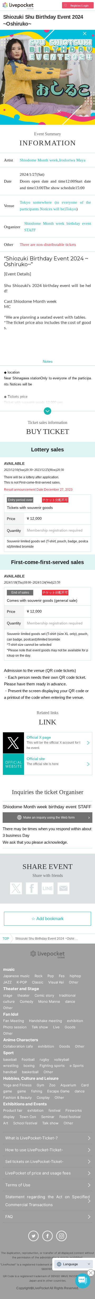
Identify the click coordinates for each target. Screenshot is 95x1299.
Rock (38, 976)
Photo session (15, 1027)
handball (10, 1072)
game (21, 1091)
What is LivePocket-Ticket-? (31, 1137)
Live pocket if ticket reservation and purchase (18, 5)
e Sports (77, 1065)
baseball (10, 1059)
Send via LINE (48, 888)
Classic (37, 982)
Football (28, 1059)
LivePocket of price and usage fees (38, 1173)
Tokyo (71, 209)
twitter (16, 888)
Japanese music (16, 976)
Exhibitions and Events (25, 1103)
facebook (32, 888)
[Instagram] (61, 1236)
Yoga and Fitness (17, 1085)
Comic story (44, 995)
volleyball (61, 1059)
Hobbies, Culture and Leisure (31, 1078)
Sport (8, 1052)
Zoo (52, 1085)
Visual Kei (56, 982)
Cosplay (43, 1097)
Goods (70, 1027)
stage (7, 995)
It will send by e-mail (63, 888)
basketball (30, 1072)
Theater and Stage (21, 988)
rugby (44, 1059)
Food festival (69, 1117)
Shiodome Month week (39, 160)
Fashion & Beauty (17, 1097)
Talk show (40, 1027)
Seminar (47, 1117)
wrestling (10, 1065)
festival (54, 1110)
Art (5, 1123)
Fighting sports (52, 1065)
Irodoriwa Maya (72, 160)
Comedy (26, 1001)
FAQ (9, 1216)
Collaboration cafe (18, 1046)
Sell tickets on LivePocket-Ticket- (34, 1161)
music (9, 969)
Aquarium (68, 1085)
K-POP (22, 982)
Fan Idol (10, 1014)
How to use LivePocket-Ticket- (34, 1149)
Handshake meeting (45, 1021)
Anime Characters (20, 1039)
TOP (6, 938)
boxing (29, 1065)
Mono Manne (49, 1001)
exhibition (75, 1021)
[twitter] (33, 1236)
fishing (36, 1091)
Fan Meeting (13, 1021)
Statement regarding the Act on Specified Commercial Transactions (47, 1200)
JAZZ (7, 982)
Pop (51, 976)
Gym (40, 1085)
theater (23, 995)
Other (73, 982)
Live (56, 1027)
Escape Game (58, 1091)
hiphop (75, 976)
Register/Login (79, 5)
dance (70, 1001)
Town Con (28, 1117)
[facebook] (47, 1236)
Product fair (12, 1110)
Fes (62, 976)
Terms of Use (17, 1184)
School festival (25, 1123)
